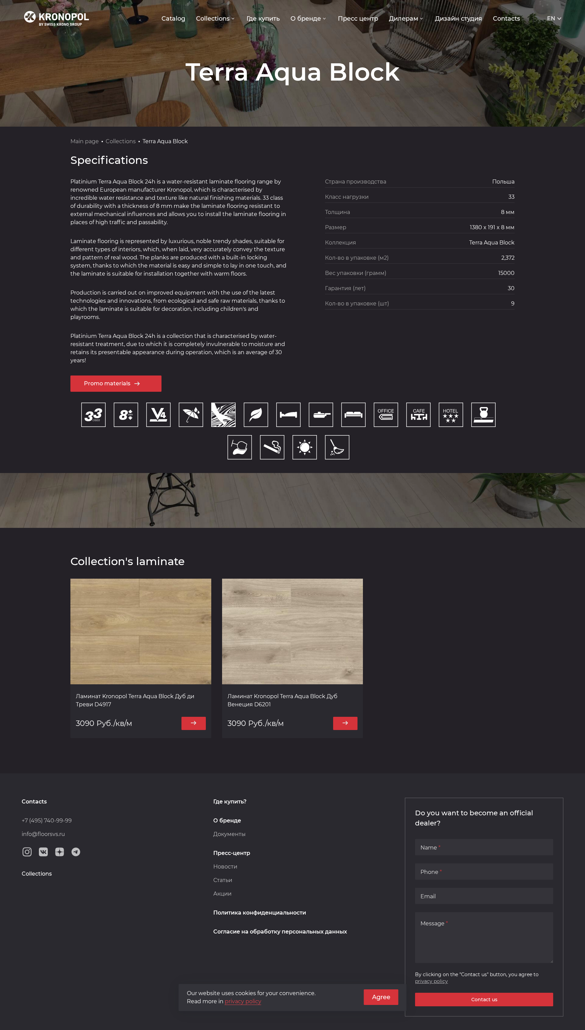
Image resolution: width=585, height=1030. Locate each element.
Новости (225, 866)
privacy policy (431, 981)
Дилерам (403, 18)
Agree (381, 997)
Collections (213, 18)
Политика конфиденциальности (259, 912)
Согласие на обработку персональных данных (280, 931)
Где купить (263, 18)
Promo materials (107, 383)
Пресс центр (358, 18)
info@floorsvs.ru (43, 834)
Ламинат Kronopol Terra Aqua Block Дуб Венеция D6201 (283, 700)
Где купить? (229, 801)
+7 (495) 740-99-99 (47, 820)
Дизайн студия (458, 18)
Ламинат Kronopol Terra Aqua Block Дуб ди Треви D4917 (135, 700)
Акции (222, 893)
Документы (229, 834)
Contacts (506, 18)
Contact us (484, 999)
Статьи (222, 880)
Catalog (173, 18)
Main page (84, 141)
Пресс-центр (231, 853)
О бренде (305, 18)
